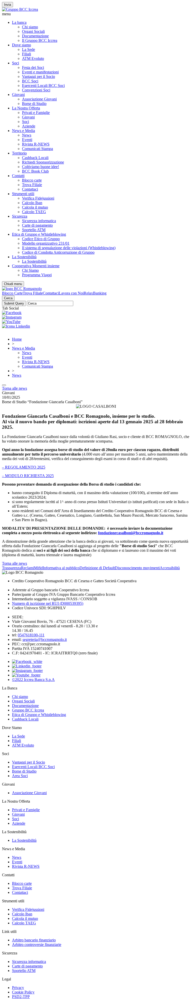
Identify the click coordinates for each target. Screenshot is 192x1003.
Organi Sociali (33, 31)
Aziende (28, 126)
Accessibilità (170, 568)
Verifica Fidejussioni (38, 198)
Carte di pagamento (37, 225)
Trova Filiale (32, 185)
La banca (19, 22)
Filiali (26, 54)
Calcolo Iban (32, 203)
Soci (15, 63)
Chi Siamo (30, 270)
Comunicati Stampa (37, 149)
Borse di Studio (34, 103)
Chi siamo (30, 27)
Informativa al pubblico (61, 568)
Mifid (38, 568)
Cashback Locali (35, 158)
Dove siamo (21, 45)
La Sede (28, 49)
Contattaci (30, 189)
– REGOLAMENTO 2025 (23, 467)
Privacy (18, 987)
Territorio (19, 153)
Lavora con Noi (71, 293)
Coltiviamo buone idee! (40, 167)
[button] (96, 14)
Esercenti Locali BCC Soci (43, 85)
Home (17, 339)
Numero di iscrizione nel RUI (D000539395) (47, 603)
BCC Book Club (35, 171)
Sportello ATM (34, 230)
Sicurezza (19, 216)
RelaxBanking (95, 293)
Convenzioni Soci (36, 90)
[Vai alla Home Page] (22, 288)
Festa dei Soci (33, 67)
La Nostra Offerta (26, 108)
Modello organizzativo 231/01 (46, 243)
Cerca (8, 298)
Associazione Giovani (39, 99)
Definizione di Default (97, 568)
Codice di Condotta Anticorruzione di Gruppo (58, 252)
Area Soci (20, 776)
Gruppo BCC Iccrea (28, 710)
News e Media (23, 130)
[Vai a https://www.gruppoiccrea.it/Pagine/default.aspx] (20, 9)
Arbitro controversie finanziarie (36, 944)
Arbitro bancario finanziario (34, 940)
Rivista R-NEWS (36, 144)
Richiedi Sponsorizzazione (43, 162)
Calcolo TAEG (34, 212)
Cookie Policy (23, 992)
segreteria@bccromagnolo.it (44, 639)
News (26, 135)
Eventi (27, 139)
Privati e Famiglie (36, 112)
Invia (7, 5)
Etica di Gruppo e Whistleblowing (39, 234)
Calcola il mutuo (35, 207)
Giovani (18, 94)
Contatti (18, 176)
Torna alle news (14, 388)
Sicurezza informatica (39, 221)
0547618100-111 (31, 635)
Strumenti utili (23, 194)
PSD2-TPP (21, 996)
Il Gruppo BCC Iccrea (39, 40)
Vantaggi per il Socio (38, 76)
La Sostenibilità (24, 257)
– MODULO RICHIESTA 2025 (28, 476)
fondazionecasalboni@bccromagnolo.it (130, 533)
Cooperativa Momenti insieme (36, 266)
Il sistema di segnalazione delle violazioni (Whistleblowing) (69, 248)
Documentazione (35, 36)
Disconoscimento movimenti (137, 568)
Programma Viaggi (37, 275)
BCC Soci (30, 81)
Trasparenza (11, 568)
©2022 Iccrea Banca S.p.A (33, 679)
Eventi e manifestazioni (40, 72)
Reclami (27, 568)
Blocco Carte (12, 293)
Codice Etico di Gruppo (41, 239)
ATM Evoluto (33, 58)
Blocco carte (32, 180)
